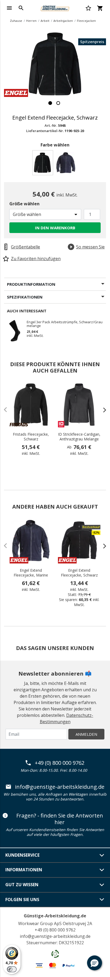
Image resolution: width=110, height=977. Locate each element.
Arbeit (45, 21)
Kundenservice (22, 855)
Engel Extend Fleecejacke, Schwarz (79, 573)
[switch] (12, 969)
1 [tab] (50, 103)
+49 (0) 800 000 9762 (59, 762)
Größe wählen (24, 204)
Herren (31, 21)
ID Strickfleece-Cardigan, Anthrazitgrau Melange (79, 437)
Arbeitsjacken (63, 21)
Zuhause (16, 21)
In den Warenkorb (55, 227)
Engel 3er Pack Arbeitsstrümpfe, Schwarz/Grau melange (65, 324)
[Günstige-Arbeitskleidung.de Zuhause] (55, 7)
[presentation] (102, 409)
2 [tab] (58, 103)
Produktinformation (31, 284)
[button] (94, 962)
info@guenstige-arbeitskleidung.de (59, 786)
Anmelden (86, 734)
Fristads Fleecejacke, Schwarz (31, 437)
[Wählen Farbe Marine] (67, 164)
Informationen (23, 870)
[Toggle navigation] (9, 8)
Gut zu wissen (21, 885)
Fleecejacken (86, 21)
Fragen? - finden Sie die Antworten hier (59, 819)
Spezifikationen (24, 297)
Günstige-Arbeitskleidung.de (55, 916)
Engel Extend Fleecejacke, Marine (31, 573)
